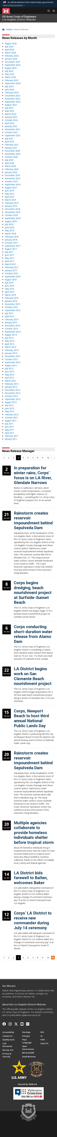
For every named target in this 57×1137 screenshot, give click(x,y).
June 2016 (9, 285)
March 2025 (10, 77)
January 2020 (11, 172)
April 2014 (9, 344)
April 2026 (9, 49)
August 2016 (11, 279)
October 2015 (11, 307)
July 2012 (9, 405)
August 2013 (11, 365)
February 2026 (11, 55)
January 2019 (11, 206)
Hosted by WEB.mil (27, 1084)
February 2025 (11, 80)
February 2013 (11, 383)
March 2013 (10, 380)
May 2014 (9, 340)
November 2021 (12, 129)
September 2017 (12, 245)
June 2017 (9, 255)
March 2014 (10, 347)
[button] (14, 5)
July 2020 (9, 160)
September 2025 (12, 65)
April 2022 (9, 123)
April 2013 (9, 377)
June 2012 (9, 408)
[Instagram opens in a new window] (10, 1024)
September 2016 (12, 276)
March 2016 (10, 294)
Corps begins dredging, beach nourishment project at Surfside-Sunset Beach (32, 592)
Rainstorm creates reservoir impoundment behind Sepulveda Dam (33, 520)
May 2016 (9, 288)
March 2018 (10, 233)
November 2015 (12, 304)
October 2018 (11, 215)
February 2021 (11, 144)
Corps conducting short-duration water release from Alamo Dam (33, 634)
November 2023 (12, 98)
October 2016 (11, 273)
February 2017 (11, 267)
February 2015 (11, 319)
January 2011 (11, 439)
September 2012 (12, 399)
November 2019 (12, 178)
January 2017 (11, 270)
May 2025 (9, 74)
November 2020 (12, 153)
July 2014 (9, 337)
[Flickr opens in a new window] (27, 1024)
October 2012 (11, 396)
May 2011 (9, 429)
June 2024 (9, 89)
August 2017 (11, 248)
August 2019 (11, 187)
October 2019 (11, 181)
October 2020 (11, 157)
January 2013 (11, 386)
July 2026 (9, 46)
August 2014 (11, 334)
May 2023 (9, 111)
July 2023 (9, 107)
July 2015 (9, 313)
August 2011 (11, 420)
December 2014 (12, 325)
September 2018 (12, 218)
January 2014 (11, 353)
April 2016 (9, 291)
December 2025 (12, 61)
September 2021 (12, 135)
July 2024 (9, 86)
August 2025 (11, 68)
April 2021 (9, 141)
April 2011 (9, 432)
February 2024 (11, 92)
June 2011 (9, 426)
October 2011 (11, 417)
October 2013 (11, 359)
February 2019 (11, 202)
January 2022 (11, 126)
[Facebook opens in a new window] (4, 1024)
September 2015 (12, 310)
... (51, 456)
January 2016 (11, 301)
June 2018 (9, 227)
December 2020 (12, 150)
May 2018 (9, 230)
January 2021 (11, 147)
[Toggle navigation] (52, 11)
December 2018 (12, 209)
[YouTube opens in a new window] (22, 1024)
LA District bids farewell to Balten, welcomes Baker (31, 878)
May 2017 (9, 258)
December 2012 (12, 390)
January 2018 (11, 239)
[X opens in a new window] (16, 1024)
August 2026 (11, 43)
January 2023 (11, 117)
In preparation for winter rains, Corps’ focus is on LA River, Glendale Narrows (33, 475)
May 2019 (9, 193)
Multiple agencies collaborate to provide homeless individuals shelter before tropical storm (34, 832)
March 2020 (10, 166)
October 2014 (11, 328)
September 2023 (12, 101)
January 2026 (11, 58)
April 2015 (9, 316)
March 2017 (10, 264)
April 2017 (9, 261)
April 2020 (9, 163)
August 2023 (11, 104)
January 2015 (11, 322)
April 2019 (9, 196)
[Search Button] (47, 11)
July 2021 (9, 138)
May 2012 (9, 411)
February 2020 (11, 169)
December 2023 (12, 95)
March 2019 (10, 199)
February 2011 (11, 436)
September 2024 (12, 83)
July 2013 (9, 368)
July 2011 (9, 423)
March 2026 (10, 52)
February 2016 (11, 298)
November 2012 (12, 393)
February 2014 (11, 350)
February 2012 (11, 414)
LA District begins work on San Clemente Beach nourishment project (32, 676)
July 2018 (9, 224)
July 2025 (9, 71)
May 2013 (9, 374)
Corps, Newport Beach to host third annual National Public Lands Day (31, 718)
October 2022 (11, 120)
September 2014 (12, 331)
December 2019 (12, 175)
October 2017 (11, 242)
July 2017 (9, 252)
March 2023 (10, 114)
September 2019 (12, 184)
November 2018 (12, 212)
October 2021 (11, 132)
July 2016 (9, 282)
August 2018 (11, 221)
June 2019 (9, 190)
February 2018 (11, 236)
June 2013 (9, 371)
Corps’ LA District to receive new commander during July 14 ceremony (33, 920)
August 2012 (11, 402)
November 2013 (12, 356)
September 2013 (12, 362)
